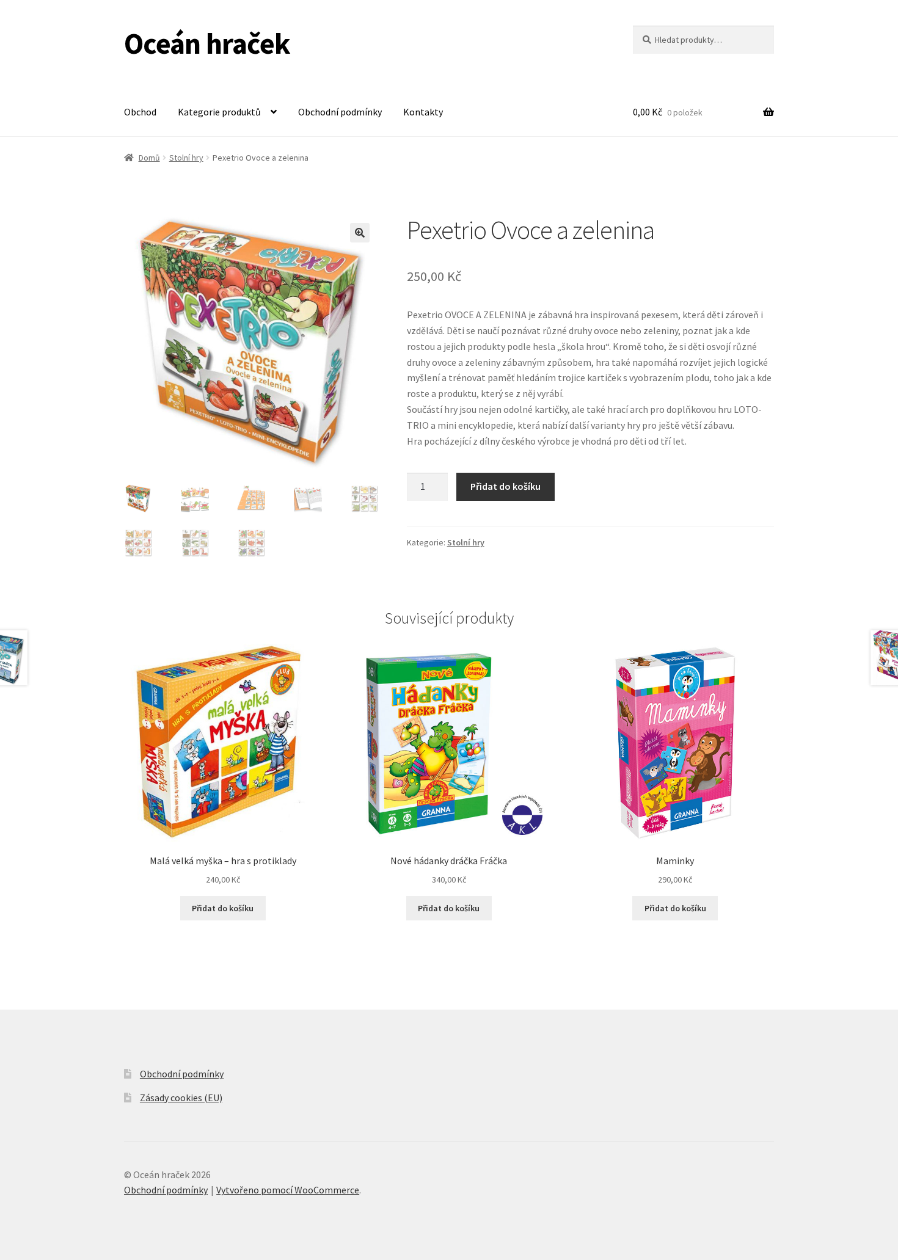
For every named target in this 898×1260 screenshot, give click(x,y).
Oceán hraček (207, 43)
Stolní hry (186, 157)
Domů (149, 157)
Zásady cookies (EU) (181, 1097)
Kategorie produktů (219, 112)
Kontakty (423, 112)
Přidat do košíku (505, 486)
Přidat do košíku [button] (223, 908)
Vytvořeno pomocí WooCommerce (287, 1190)
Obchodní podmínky (340, 112)
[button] (360, 232)
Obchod (140, 112)
